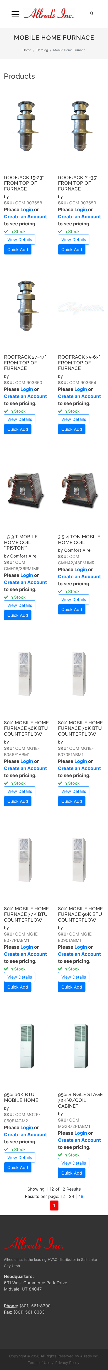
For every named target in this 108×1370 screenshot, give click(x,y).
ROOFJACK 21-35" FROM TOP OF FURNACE (78, 183)
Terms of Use (39, 1362)
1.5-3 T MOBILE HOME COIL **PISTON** (20, 542)
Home (27, 50)
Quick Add (17, 249)
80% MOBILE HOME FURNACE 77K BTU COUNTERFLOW (26, 914)
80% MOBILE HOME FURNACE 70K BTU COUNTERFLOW (80, 728)
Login (26, 209)
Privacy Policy (67, 1362)
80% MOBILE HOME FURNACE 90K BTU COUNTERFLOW (80, 914)
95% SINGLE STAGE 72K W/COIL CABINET (80, 1100)
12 (63, 1196)
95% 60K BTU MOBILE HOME (21, 1097)
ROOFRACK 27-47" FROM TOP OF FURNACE (25, 362)
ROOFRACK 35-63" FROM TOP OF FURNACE (79, 362)
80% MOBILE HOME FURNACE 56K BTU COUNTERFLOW (26, 728)
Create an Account (25, 216)
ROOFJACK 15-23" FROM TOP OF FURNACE (24, 183)
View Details (19, 239)
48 (80, 1196)
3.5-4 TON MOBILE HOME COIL (79, 539)
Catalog (42, 50)
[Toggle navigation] (15, 14)
